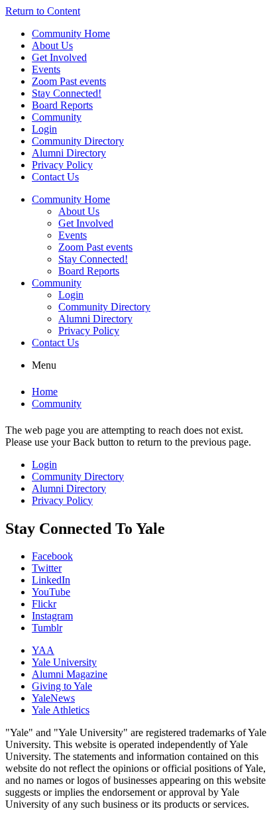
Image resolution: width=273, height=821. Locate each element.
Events (46, 69)
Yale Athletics (60, 710)
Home (45, 391)
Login (44, 129)
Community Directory (78, 141)
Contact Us (55, 176)
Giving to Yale (62, 686)
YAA (43, 650)
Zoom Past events (69, 81)
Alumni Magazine (69, 674)
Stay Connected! (66, 93)
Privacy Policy (62, 164)
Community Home (71, 33)
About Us (52, 45)
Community (57, 117)
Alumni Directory (69, 152)
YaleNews (53, 698)
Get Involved (59, 57)
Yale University (64, 662)
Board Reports (62, 105)
